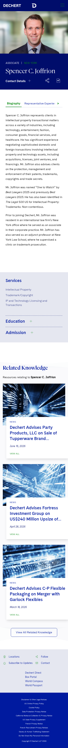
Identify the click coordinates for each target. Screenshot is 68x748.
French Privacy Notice (34, 724)
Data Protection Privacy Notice (34, 711)
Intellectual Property (18, 289)
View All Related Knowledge (34, 632)
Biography (13, 103)
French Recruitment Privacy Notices (34, 728)
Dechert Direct (33, 672)
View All (14, 453)
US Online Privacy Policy (34, 703)
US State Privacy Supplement (34, 719)
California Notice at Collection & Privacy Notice (34, 715)
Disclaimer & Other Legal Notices (34, 699)
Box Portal (31, 677)
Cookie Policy (34, 707)
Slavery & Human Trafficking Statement (34, 732)
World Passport (33, 685)
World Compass (34, 681)
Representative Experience (41, 103)
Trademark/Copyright (19, 295)
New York (30, 63)
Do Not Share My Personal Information (34, 736)
